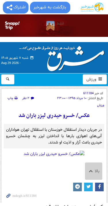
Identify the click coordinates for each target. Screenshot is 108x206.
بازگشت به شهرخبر (49, 7)
